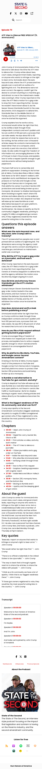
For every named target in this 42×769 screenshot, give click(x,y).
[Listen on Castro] (13, 751)
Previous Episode (33, 664)
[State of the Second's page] (30, 13)
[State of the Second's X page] (14, 13)
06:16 (8, 445)
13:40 (8, 458)
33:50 (8, 484)
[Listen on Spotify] (21, 745)
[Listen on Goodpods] (20, 751)
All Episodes (19, 664)
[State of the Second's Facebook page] (11, 13)
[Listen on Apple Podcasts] (13, 745)
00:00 (8, 430)
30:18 (8, 478)
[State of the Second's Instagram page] (19, 13)
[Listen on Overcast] (35, 745)
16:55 (8, 460)
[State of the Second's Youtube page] (25, 13)
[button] (27, 751)
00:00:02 (17, 618)
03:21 (8, 440)
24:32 (8, 468)
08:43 (8, 450)
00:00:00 (17, 607)
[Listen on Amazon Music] (28, 745)
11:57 (8, 455)
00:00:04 (17, 636)
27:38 (8, 473)
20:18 (8, 466)
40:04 (8, 486)
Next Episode (7, 664)
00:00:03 (17, 627)
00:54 (8, 435)
